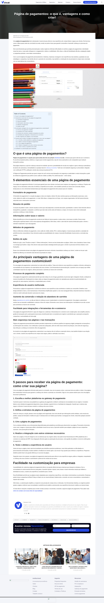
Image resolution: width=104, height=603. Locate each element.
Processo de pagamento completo (25, 129)
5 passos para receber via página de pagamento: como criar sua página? (33, 138)
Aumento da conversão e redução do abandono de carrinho (31, 133)
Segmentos (52, 2)
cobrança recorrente (51, 167)
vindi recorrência (73, 519)
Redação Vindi (27, 502)
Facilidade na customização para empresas (25, 148)
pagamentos (33, 519)
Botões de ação (21, 126)
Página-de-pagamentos (43, 519)
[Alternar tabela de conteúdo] (49, 114)
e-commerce (24, 519)
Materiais (60, 2)
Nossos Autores (77, 2)
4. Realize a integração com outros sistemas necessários (30, 145)
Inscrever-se (71, 530)
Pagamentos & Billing (41, 2)
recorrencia (54, 519)
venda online (63, 519)
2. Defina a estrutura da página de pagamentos (28, 141)
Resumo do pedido (22, 121)
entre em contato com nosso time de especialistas (27, 490)
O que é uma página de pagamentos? (24, 116)
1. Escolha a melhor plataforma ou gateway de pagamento (30, 140)
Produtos (68, 2)
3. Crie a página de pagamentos (25, 143)
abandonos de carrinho (23, 300)
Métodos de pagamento (23, 124)
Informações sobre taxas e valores (25, 123)
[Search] (101, 2)
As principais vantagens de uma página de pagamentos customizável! (32, 128)
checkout (57, 157)
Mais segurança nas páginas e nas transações (28, 136)
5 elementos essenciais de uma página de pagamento (28, 118)
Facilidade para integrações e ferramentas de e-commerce (30, 134)
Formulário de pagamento (23, 119)
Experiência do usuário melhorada (25, 131)
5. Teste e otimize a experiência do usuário (27, 146)
